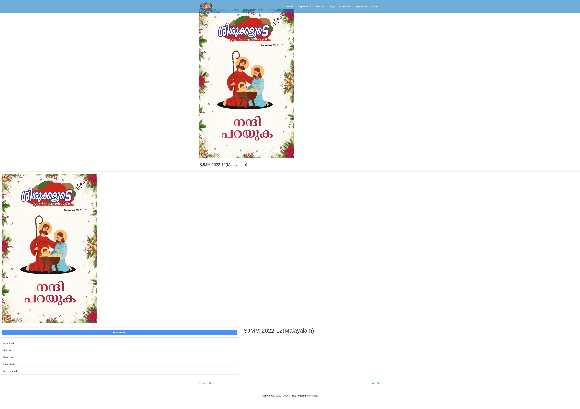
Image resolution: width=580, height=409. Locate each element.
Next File (377, 383)
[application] (309, 6)
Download (119, 332)
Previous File (205, 383)
